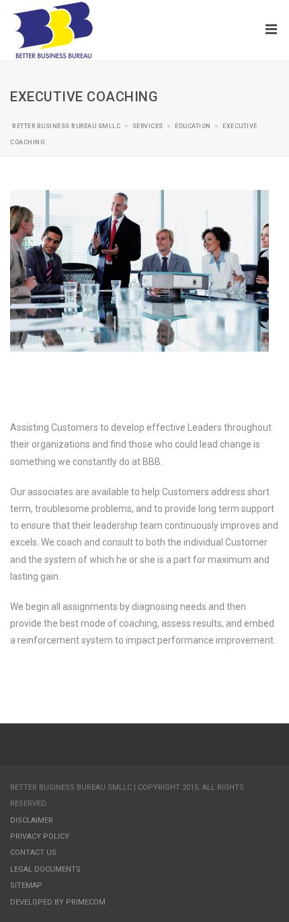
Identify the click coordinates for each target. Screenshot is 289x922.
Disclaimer (31, 820)
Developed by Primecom (58, 902)
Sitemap (26, 885)
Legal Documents (45, 869)
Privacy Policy (39, 836)
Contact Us (33, 852)
